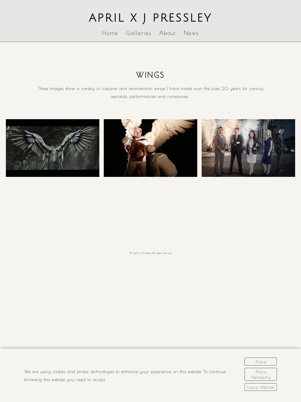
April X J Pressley (150, 18)
